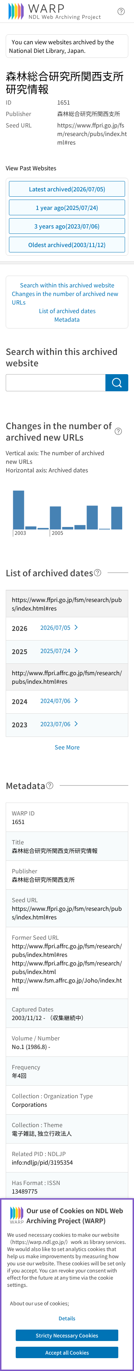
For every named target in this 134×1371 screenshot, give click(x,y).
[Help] (118, 431)
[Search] (116, 382)
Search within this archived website (67, 285)
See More (67, 747)
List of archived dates (67, 310)
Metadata (67, 319)
